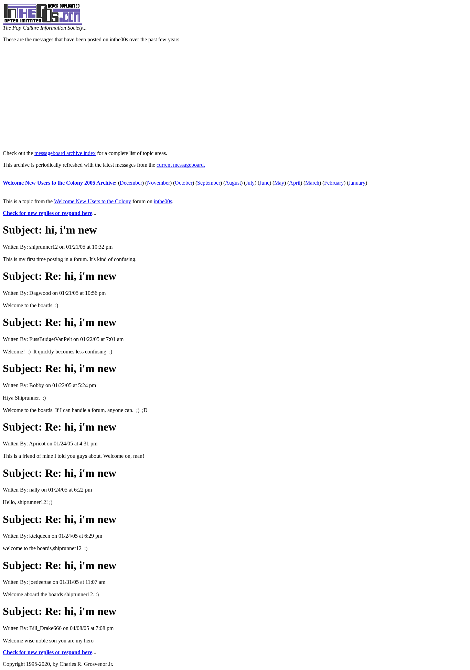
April (294, 183)
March (312, 183)
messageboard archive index (65, 153)
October (183, 183)
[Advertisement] (235, 96)
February (334, 183)
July (250, 183)
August (233, 183)
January (357, 183)
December (131, 183)
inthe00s (163, 201)
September (208, 183)
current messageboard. (181, 165)
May (279, 183)
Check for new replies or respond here (47, 213)
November (158, 183)
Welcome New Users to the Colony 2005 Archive (59, 183)
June (264, 183)
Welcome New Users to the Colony (92, 201)
